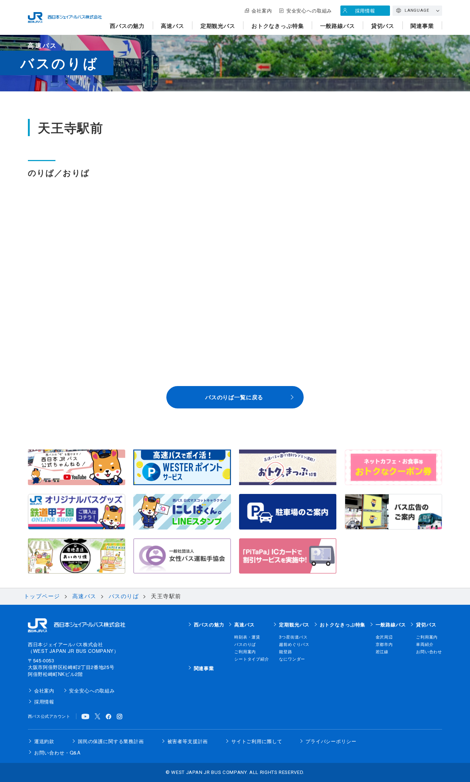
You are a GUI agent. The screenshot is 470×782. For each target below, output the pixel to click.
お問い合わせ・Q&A (57, 752)
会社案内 (262, 10)
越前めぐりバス (294, 644)
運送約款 (44, 741)
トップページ (42, 596)
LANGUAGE (417, 10)
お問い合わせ (429, 651)
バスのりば (124, 596)
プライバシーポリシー (331, 741)
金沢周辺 (384, 637)
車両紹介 (424, 644)
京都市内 (384, 644)
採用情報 (365, 10)
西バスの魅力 (127, 25)
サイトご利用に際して (256, 741)
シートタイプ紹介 (251, 659)
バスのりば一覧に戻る (234, 397)
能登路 (285, 651)
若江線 (382, 651)
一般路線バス (337, 25)
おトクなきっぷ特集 (278, 25)
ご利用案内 (245, 651)
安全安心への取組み (309, 10)
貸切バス (382, 25)
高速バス (172, 25)
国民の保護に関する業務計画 (111, 741)
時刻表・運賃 (247, 637)
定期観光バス (217, 25)
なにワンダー (292, 659)
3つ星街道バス (293, 637)
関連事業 (422, 25)
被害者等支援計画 (187, 741)
